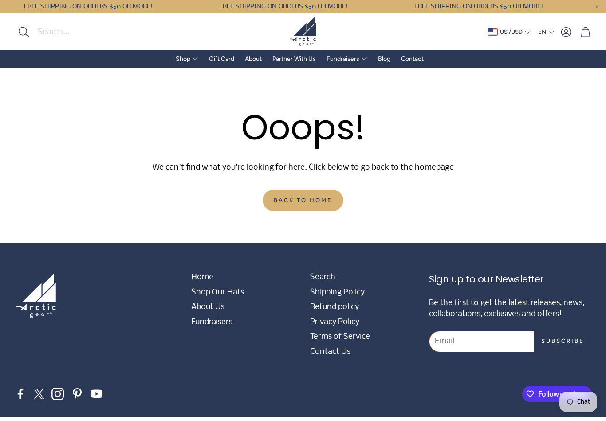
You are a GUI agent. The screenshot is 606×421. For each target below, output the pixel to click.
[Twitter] (39, 394)
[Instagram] (57, 394)
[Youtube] (97, 394)
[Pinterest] (77, 394)
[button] (69, 32)
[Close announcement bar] (597, 6)
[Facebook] (20, 394)
